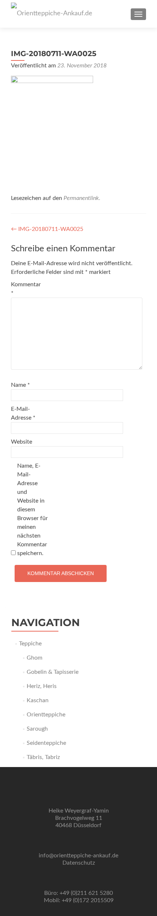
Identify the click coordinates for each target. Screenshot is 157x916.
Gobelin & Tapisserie (52, 672)
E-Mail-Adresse (23, 413)
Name (20, 385)
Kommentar (26, 289)
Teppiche (30, 643)
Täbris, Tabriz (43, 757)
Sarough (37, 729)
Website (21, 442)
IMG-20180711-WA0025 (47, 229)
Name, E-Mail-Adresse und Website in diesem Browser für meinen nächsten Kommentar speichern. (32, 509)
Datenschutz (78, 863)
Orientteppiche (46, 715)
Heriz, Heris (42, 686)
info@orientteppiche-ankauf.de (78, 855)
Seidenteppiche (46, 743)
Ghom (34, 658)
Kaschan (38, 700)
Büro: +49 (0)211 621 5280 (78, 893)
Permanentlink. (82, 198)
